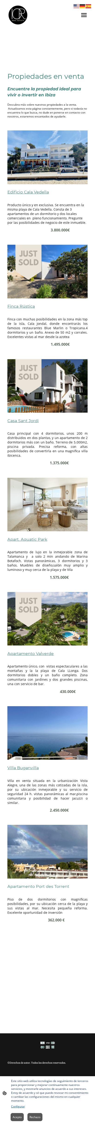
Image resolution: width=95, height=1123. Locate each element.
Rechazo (35, 1117)
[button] (77, 6)
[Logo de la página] (17, 14)
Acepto (17, 1117)
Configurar (18, 1106)
